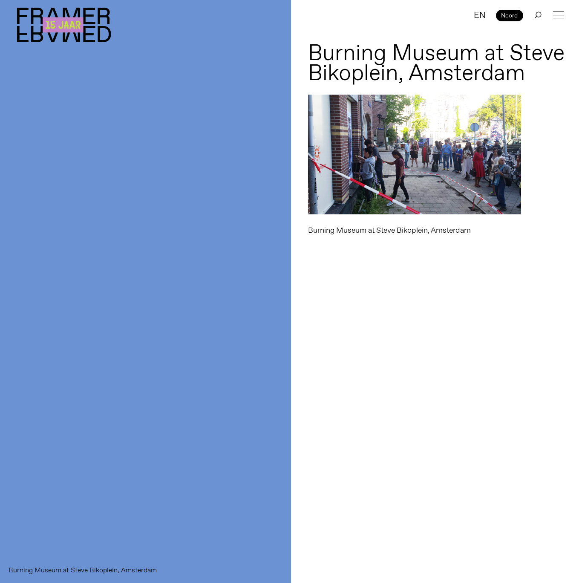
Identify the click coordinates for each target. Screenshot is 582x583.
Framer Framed (64, 25)
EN (480, 14)
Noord (509, 15)
